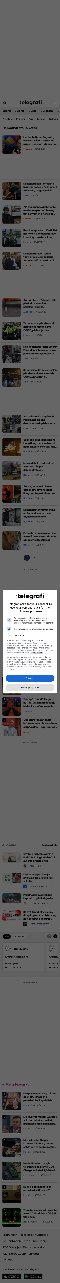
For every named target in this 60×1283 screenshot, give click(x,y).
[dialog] (30, 641)
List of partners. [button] (36, 652)
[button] (30, 635)
